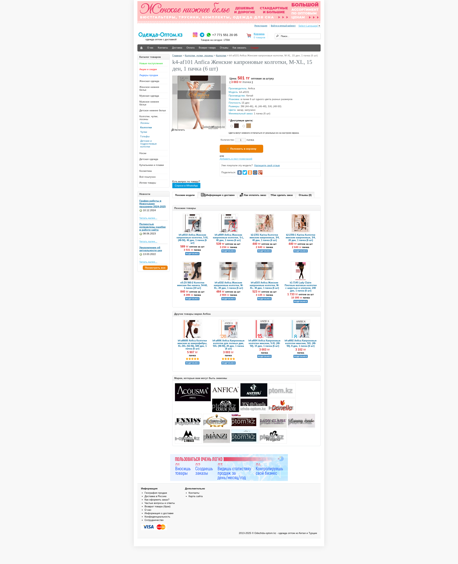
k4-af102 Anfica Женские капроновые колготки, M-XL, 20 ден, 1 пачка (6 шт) (228, 285)
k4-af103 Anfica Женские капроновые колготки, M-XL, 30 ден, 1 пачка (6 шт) (264, 285)
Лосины (144, 122)
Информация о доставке (220, 195)
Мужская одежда (149, 95)
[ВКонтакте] (239, 172)
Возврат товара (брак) (157, 506)
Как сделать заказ (282, 195)
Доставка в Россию (156, 496)
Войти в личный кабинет (283, 26)
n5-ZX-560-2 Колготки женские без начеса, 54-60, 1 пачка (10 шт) (192, 285)
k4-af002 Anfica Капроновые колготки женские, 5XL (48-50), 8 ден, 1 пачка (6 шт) (300, 343)
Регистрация (260, 26)
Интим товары (147, 182)
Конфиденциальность (157, 516)
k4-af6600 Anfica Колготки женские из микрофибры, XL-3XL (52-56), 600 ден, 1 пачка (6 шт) (192, 344)
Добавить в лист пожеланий (236, 158)
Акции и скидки (148, 69)
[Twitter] (245, 172)
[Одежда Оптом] (141, 47)
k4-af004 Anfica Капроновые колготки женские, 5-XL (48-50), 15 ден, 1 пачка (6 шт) (264, 343)
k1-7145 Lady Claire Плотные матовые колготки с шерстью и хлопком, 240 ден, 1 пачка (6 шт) (301, 286)
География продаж (156, 492)
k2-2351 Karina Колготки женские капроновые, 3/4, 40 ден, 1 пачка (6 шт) (264, 238)
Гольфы (145, 136)
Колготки (146, 127)
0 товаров (259, 37)
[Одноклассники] (250, 172)
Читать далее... (148, 218)
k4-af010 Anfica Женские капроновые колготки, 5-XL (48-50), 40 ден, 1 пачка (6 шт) (192, 239)
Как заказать (239, 47)
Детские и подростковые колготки (148, 143)
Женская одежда (149, 81)
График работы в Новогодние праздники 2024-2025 (152, 203)
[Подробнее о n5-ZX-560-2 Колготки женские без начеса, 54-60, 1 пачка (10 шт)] (192, 299)
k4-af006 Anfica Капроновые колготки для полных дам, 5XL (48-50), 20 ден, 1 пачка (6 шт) (228, 344)
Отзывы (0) (305, 195)
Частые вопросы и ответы (160, 503)
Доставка (177, 47)
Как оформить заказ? (157, 499)
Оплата (190, 47)
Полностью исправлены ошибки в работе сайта (152, 227)
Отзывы (224, 47)
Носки (142, 153)
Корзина (259, 33)
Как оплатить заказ (255, 195)
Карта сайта (196, 496)
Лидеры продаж (148, 75)
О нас (150, 47)
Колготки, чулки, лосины (199, 55)
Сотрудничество (154, 520)
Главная (177, 55)
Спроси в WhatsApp (186, 185)
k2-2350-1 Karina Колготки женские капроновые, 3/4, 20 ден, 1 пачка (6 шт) (301, 238)
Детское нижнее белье (152, 110)
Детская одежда (148, 159)
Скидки (254, 47)
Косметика (145, 170)
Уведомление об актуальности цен (150, 249)
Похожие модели (185, 195)
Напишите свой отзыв (267, 165)
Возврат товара (207, 47)
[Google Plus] (260, 172)
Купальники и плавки (151, 165)
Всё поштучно (147, 176)
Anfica (251, 88)
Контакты (163, 47)
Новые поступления (151, 63)
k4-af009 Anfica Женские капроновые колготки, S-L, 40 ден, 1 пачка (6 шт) (228, 238)
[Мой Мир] (255, 172)
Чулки (143, 131)
